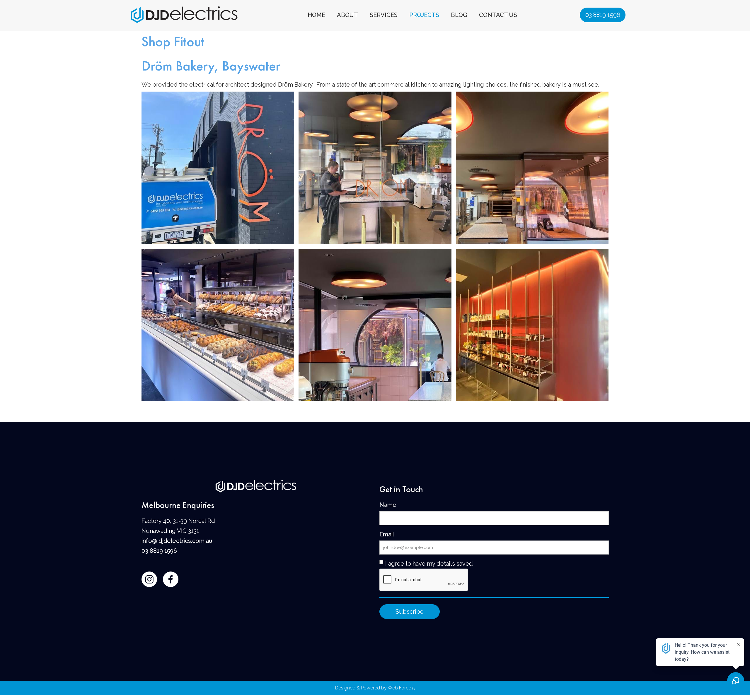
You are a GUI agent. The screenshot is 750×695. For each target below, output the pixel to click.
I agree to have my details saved (429, 563)
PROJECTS (424, 14)
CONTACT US (498, 14)
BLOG (459, 14)
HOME (316, 14)
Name (387, 504)
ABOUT (347, 14)
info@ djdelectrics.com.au (177, 540)
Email (386, 534)
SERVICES (384, 14)
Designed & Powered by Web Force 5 (375, 688)
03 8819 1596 (602, 14)
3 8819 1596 (161, 550)
